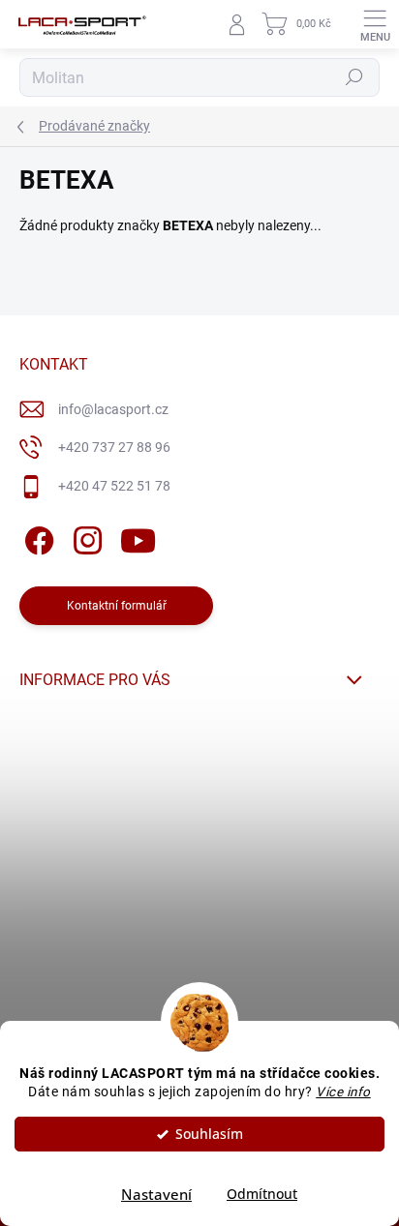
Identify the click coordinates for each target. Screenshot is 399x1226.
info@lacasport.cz (113, 409)
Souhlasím (209, 1134)
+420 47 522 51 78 (114, 485)
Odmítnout (262, 1194)
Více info (343, 1091)
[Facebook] (36, 536)
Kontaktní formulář (117, 606)
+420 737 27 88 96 (114, 447)
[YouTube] (138, 536)
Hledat (354, 77)
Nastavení (156, 1194)
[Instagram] (85, 536)
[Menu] (375, 24)
